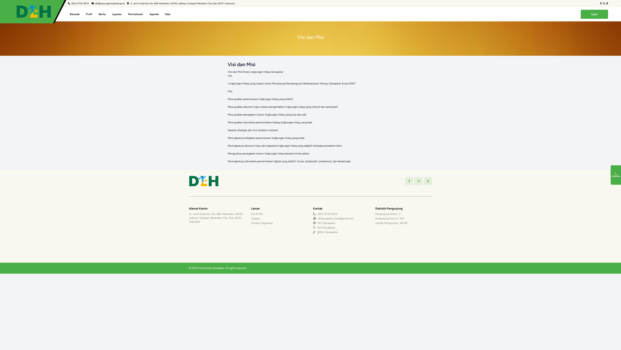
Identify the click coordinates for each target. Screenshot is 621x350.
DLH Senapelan (326, 223)
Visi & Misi (257, 214)
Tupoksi (255, 218)
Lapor (594, 14)
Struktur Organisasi (262, 223)
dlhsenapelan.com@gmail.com (336, 218)
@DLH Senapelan (327, 232)
